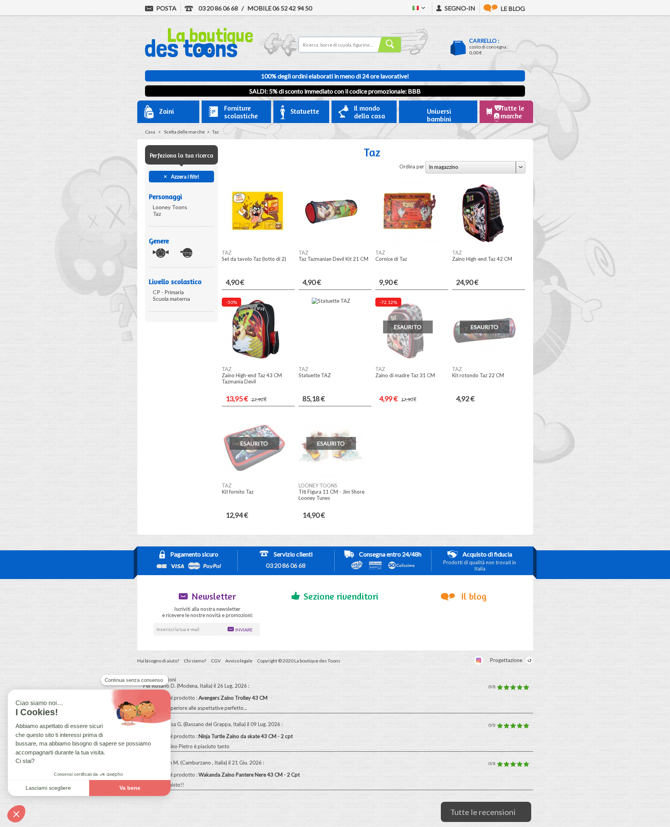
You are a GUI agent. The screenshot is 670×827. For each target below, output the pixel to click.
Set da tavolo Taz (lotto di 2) (254, 259)
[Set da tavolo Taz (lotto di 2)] (254, 244)
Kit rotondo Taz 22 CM (478, 375)
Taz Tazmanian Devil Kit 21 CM (333, 259)
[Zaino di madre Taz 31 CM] (407, 361)
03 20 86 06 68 (217, 8)
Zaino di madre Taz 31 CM (405, 375)
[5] (526, 687)
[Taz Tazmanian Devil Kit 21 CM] (331, 244)
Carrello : (484, 40)
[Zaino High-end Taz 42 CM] (484, 244)
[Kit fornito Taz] (254, 477)
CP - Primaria (168, 292)
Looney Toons (170, 207)
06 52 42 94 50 (279, 8)
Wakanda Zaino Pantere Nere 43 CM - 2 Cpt (250, 775)
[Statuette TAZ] (331, 301)
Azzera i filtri (184, 176)
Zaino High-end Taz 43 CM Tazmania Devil (252, 378)
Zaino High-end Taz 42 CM (482, 259)
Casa (150, 132)
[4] (519, 687)
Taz (157, 213)
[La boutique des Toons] (199, 55)
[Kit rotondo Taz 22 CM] (484, 361)
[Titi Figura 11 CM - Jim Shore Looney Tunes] (331, 477)
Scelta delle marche (184, 132)
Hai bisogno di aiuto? (158, 661)
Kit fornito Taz (238, 492)
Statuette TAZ (315, 375)
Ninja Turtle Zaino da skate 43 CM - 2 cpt (246, 736)
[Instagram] (478, 660)
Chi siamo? (195, 661)
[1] (500, 687)
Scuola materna (171, 298)
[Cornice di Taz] (407, 244)
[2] (506, 687)
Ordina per (411, 166)
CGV (216, 661)
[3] (513, 687)
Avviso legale (238, 661)
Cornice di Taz (391, 259)
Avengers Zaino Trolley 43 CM (234, 698)
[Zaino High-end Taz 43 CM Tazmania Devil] (254, 361)
